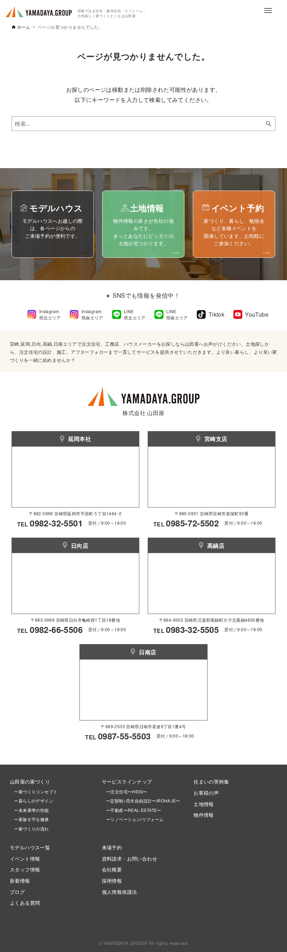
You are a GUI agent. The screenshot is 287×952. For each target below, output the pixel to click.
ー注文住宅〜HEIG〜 (126, 791)
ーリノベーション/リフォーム (133, 819)
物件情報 (204, 814)
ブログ (17, 891)
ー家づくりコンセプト (33, 791)
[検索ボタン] (268, 123)
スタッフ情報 (25, 869)
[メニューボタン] (268, 11)
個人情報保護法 (119, 891)
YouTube (256, 314)
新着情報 (20, 880)
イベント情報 (25, 858)
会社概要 (112, 869)
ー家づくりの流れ (29, 829)
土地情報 (204, 803)
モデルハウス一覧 (30, 847)
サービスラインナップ (127, 781)
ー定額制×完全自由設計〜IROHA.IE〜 (143, 800)
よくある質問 (25, 902)
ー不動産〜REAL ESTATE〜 (131, 810)
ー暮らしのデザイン (33, 800)
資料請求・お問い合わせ (129, 858)
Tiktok (216, 314)
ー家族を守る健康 (29, 819)
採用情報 (112, 880)
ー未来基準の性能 (29, 810)
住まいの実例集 (211, 781)
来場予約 (112, 847)
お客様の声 (206, 792)
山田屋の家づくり (30, 781)
